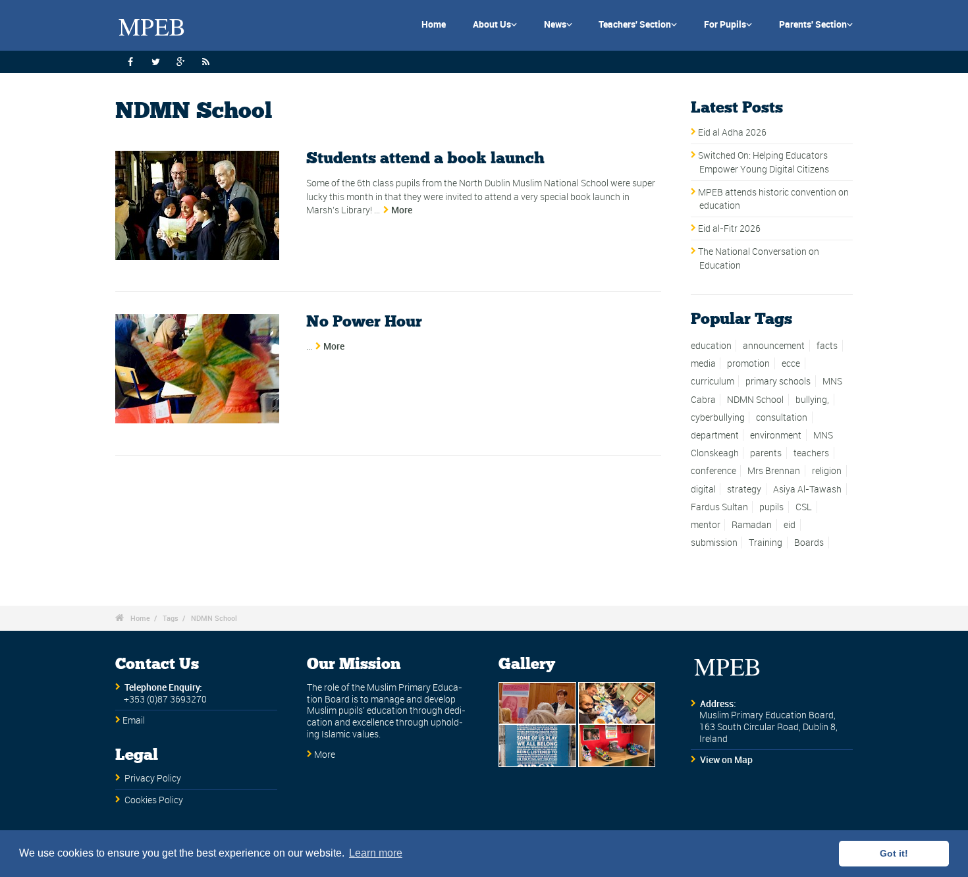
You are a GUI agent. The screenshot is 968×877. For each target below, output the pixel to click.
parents (766, 453)
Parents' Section (816, 24)
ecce (791, 363)
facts (827, 346)
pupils (771, 507)
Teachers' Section (638, 24)
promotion (748, 363)
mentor (705, 525)
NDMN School (755, 400)
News (558, 24)
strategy (744, 489)
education (711, 346)
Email (133, 720)
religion (827, 471)
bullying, (812, 400)
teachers (811, 453)
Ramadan (752, 525)
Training (765, 542)
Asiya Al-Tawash (807, 489)
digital (703, 489)
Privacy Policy (152, 778)
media (703, 363)
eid (789, 525)
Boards (809, 542)
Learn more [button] (375, 853)
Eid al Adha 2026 (732, 132)
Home (433, 24)
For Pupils (728, 24)
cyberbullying (718, 417)
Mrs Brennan (773, 471)
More (401, 210)
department (715, 435)
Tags (170, 618)
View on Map (726, 760)
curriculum (712, 381)
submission (714, 542)
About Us (495, 24)
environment (775, 435)
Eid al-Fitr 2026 (729, 228)
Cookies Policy (153, 800)
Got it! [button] (894, 853)
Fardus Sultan (719, 507)
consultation (781, 417)
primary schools (778, 381)
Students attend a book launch (425, 158)
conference (713, 471)
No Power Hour (364, 322)
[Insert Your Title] (197, 205)
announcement (774, 346)
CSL (803, 507)
